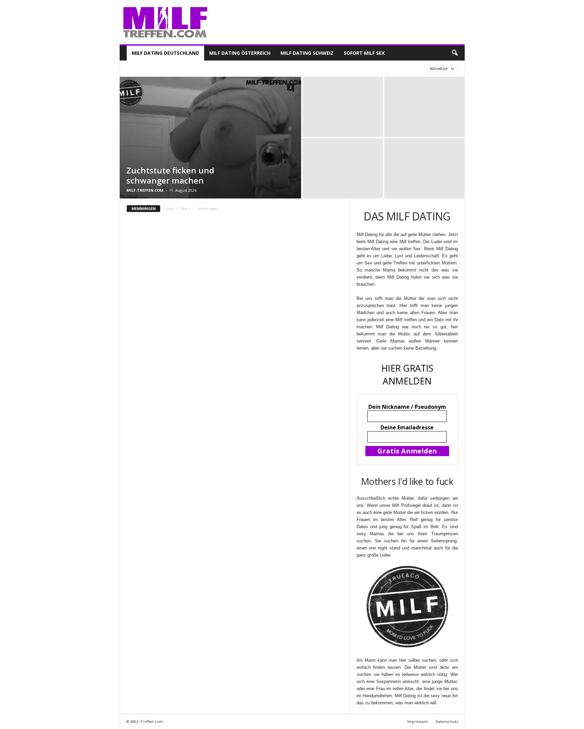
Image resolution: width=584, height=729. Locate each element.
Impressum (417, 721)
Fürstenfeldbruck (175, 68)
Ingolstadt (275, 68)
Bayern (185, 208)
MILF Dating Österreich (239, 53)
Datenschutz (447, 721)
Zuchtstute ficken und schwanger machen (170, 175)
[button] (454, 53)
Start (170, 208)
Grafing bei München (228, 68)
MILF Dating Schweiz (307, 53)
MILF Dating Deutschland (165, 53)
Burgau (136, 68)
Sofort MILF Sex (364, 53)
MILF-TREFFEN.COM (145, 190)
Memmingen (311, 68)
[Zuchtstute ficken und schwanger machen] (210, 137)
